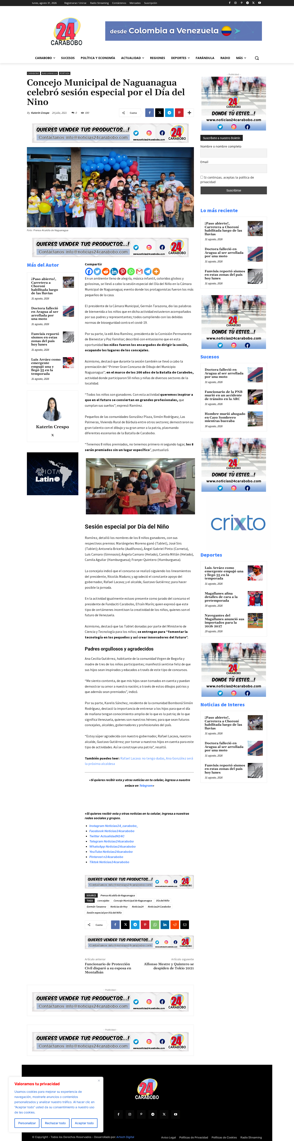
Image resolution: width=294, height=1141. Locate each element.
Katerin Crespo (40, 113)
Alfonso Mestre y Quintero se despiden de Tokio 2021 (169, 966)
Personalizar (27, 1123)
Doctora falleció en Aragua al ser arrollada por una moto (44, 313)
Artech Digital (125, 1137)
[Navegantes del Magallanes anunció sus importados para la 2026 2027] (255, 620)
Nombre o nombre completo (220, 146)
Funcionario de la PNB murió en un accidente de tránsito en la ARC (223, 395)
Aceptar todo (84, 1123)
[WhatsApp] (155, 924)
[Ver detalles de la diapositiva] (242, 549)
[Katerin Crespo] (52, 408)
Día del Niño (162, 900)
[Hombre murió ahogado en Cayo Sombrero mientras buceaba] (255, 419)
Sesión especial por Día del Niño (104, 912)
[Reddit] (106, 271)
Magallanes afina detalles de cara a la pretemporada (221, 597)
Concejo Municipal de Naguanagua (132, 900)
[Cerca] (98, 1080)
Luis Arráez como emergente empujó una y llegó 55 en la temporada (46, 367)
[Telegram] (247, 3)
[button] (257, 58)
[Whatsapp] (131, 271)
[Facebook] (229, 3)
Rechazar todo (55, 1123)
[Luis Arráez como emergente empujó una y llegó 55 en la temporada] (68, 362)
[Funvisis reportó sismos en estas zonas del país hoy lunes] (68, 337)
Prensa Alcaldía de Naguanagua (117, 895)
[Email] (184, 924)
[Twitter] (97, 271)
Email (204, 162)
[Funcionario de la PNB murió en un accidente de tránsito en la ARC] (255, 397)
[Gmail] (139, 271)
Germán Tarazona (96, 906)
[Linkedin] (114, 271)
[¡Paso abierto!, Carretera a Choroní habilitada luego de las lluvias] (68, 282)
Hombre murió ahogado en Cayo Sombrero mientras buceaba (225, 417)
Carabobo (33, 73)
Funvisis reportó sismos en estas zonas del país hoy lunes (45, 339)
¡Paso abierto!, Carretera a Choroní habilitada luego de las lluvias (44, 286)
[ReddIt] (174, 924)
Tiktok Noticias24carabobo (109, 862)
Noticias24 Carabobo (159, 906)
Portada (65, 73)
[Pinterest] (241, 3)
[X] (253, 3)
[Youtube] (259, 3)
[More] (189, 112)
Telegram (145, 785)
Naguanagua (49, 73)
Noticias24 (137, 906)
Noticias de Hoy (118, 906)
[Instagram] (235, 3)
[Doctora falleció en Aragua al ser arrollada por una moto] (68, 311)
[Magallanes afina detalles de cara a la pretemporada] (255, 598)
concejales (103, 900)
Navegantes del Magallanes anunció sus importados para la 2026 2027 (224, 620)
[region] (56, 1104)
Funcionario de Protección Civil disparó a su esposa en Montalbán (108, 968)
